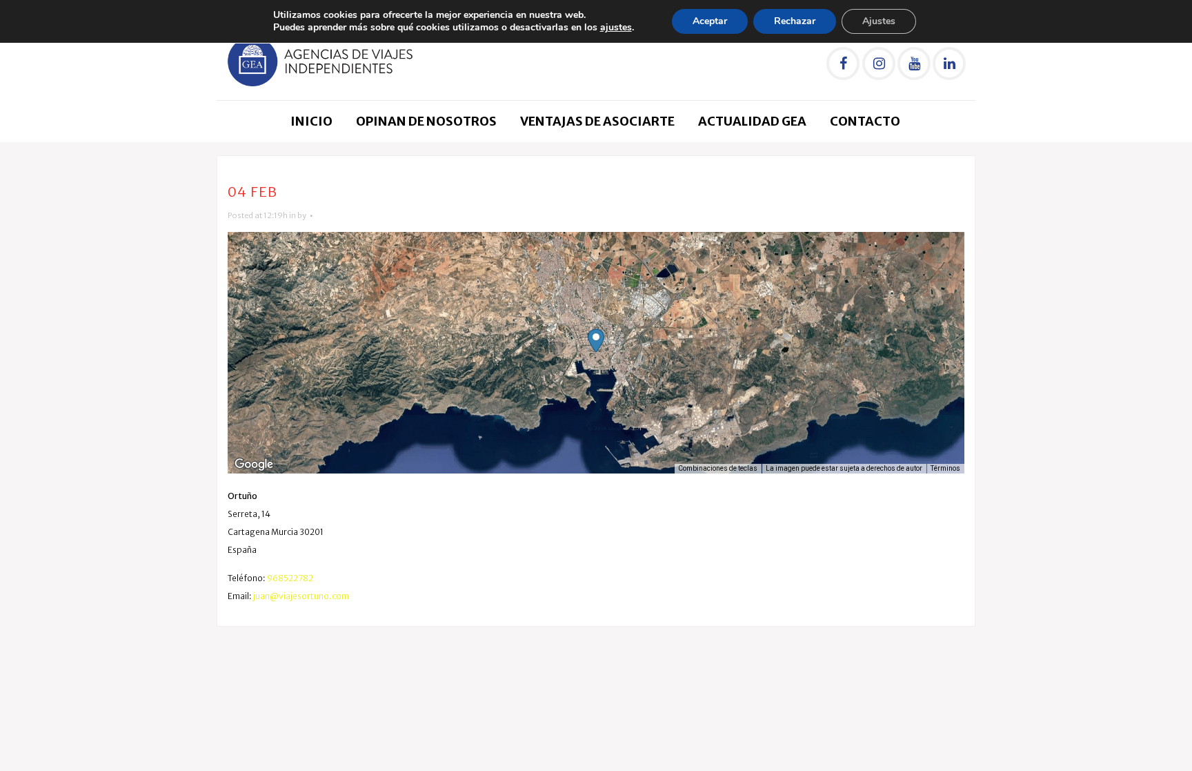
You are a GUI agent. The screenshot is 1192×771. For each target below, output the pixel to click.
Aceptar (710, 21)
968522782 (290, 578)
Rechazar (794, 21)
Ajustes (878, 21)
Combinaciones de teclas (717, 468)
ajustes (616, 27)
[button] (596, 341)
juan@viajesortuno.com (301, 596)
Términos (945, 468)
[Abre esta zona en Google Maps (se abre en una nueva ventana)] (254, 465)
